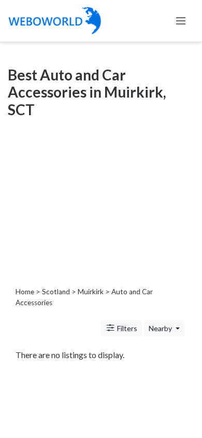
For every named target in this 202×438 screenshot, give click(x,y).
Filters (126, 328)
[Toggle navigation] (181, 21)
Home (25, 292)
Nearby (161, 328)
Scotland (56, 292)
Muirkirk (91, 292)
